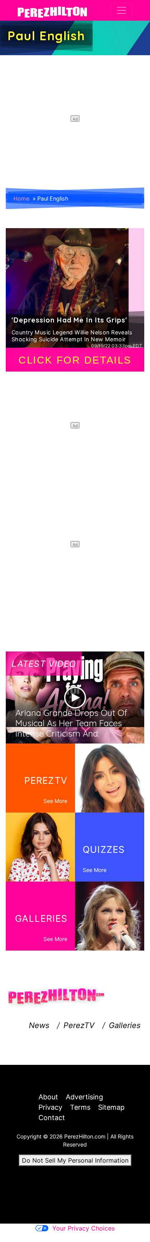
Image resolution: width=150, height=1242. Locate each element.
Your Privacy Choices (83, 1228)
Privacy (50, 1107)
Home (21, 198)
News (39, 1025)
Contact (51, 1118)
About (48, 1097)
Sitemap (111, 1107)
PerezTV (79, 1025)
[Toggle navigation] (121, 10)
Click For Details (75, 360)
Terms (80, 1107)
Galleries (124, 1025)
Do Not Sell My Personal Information (75, 1160)
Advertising (84, 1097)
